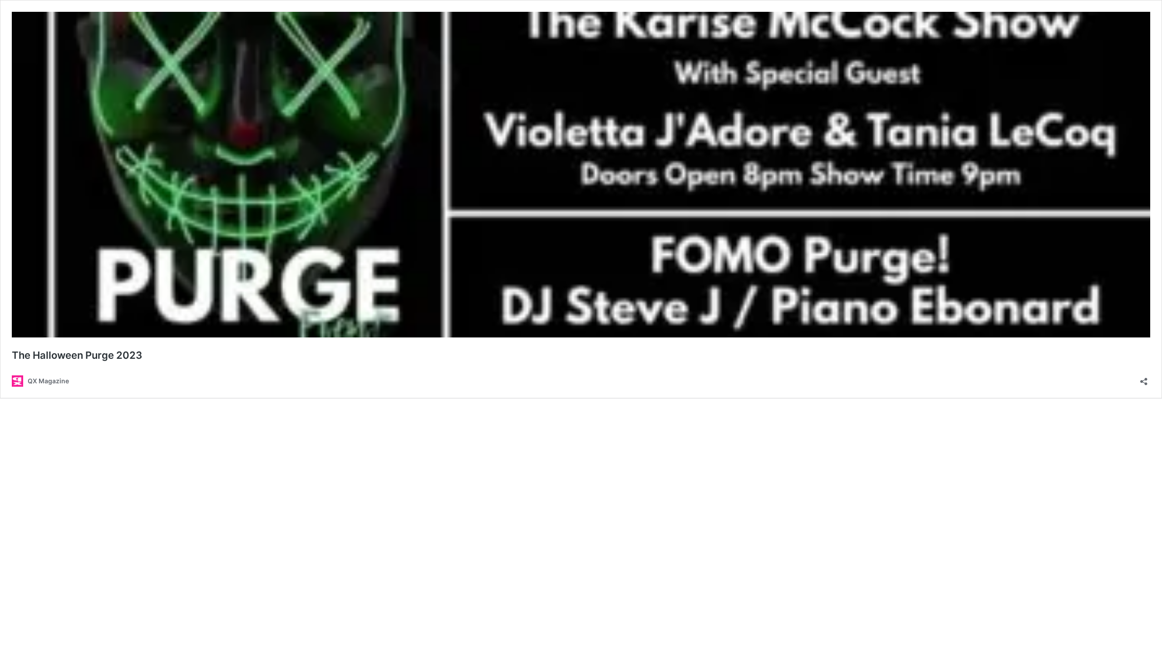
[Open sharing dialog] (1143, 379)
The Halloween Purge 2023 (77, 355)
